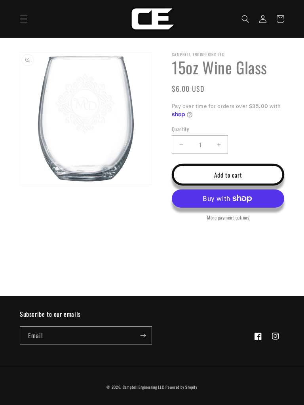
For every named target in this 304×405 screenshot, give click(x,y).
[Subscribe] (143, 335)
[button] (23, 19)
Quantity (180, 129)
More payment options (228, 217)
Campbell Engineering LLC (143, 387)
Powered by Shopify (181, 387)
